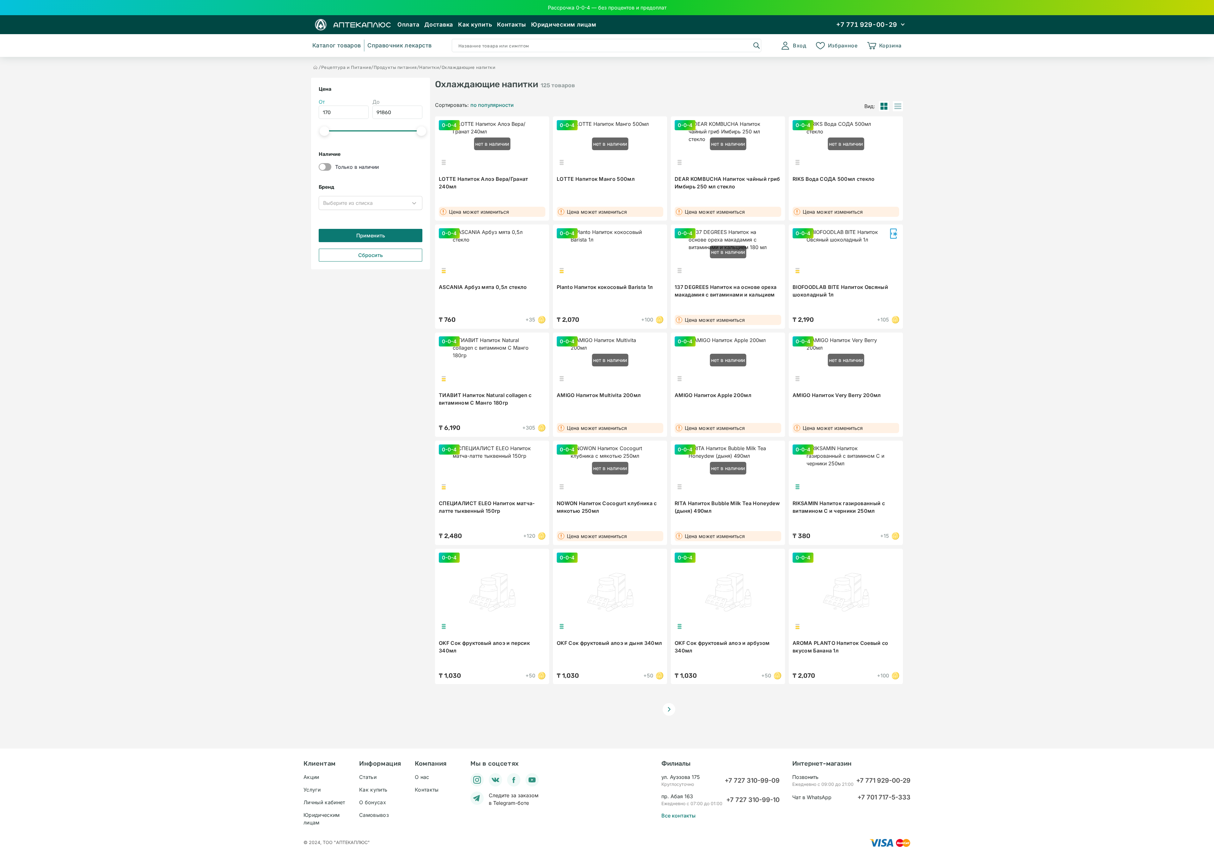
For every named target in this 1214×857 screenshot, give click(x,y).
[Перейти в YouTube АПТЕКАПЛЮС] (532, 780)
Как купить (475, 24)
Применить (370, 235)
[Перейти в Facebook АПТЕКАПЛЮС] (513, 780)
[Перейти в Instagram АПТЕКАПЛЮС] (477, 780)
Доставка (438, 24)
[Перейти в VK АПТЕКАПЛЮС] (495, 780)
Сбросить (370, 255)
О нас (422, 777)
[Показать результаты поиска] (756, 45)
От (322, 102)
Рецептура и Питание (346, 67)
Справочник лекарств (399, 45)
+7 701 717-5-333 (883, 797)
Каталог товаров (336, 45)
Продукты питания (395, 67)
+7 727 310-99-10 (753, 800)
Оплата (408, 24)
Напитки (429, 67)
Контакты (511, 24)
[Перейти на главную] (315, 67)
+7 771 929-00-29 (883, 780)
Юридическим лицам (563, 24)
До (376, 102)
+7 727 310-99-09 (752, 780)
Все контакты (678, 815)
